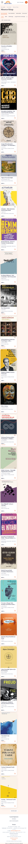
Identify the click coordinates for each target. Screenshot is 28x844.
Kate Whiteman (4, 606)
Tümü (2, 16)
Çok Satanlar (4, 13)
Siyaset (2, 49)
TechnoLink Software (19, 843)
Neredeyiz (14, 818)
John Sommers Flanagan (5, 473)
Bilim (6, 16)
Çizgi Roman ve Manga (20, 16)
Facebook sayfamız (14, 838)
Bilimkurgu (11, 16)
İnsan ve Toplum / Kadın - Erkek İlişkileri (8, 82)
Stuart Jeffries (3, 573)
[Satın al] (15, 85)
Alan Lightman (4, 440)
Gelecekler (18, 13)
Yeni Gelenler (11, 13)
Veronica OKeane (4, 342)
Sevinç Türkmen (4, 672)
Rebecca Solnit (3, 278)
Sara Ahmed (3, 539)
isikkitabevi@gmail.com (15, 830)
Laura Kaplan (3, 244)
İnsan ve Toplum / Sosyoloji (6, 802)
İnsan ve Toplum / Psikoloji (6, 148)
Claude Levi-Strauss (4, 407)
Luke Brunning (4, 80)
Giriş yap (21, 2)
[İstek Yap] (15, 52)
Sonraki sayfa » (14, 810)
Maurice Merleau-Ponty (5, 179)
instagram (14, 839)
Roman (2, 508)
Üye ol (18, 2)
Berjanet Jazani (4, 375)
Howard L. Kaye (3, 705)
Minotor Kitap (6, 49)
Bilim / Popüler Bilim (4, 213)
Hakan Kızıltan (4, 768)
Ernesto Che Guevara (5, 114)
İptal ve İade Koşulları (14, 820)
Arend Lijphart (3, 47)
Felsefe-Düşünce (4, 180)
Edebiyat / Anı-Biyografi (5, 115)
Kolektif (2, 639)
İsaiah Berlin (3, 309)
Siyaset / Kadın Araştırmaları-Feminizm (8, 246)
